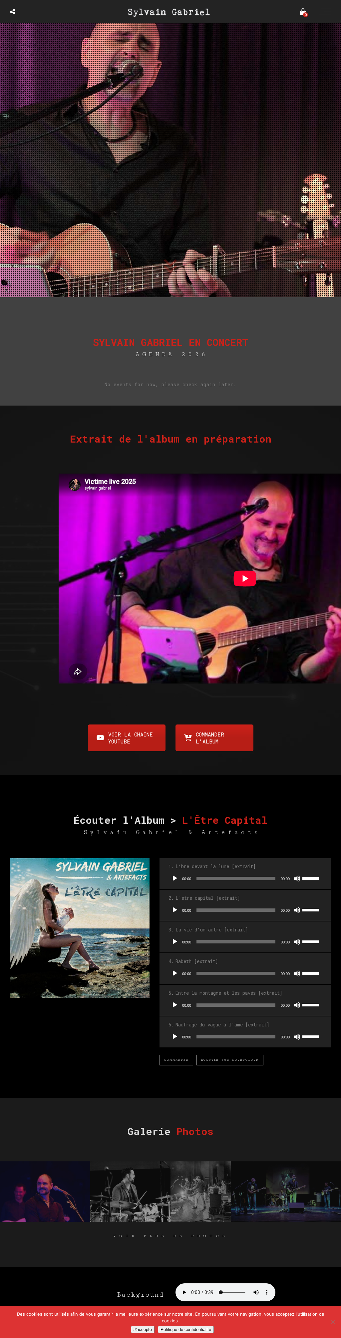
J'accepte (143, 1329)
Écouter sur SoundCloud (230, 1060)
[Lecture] (174, 878)
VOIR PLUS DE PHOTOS (170, 1235)
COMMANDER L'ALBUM (210, 738)
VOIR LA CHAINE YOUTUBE (130, 738)
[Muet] (297, 878)
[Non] (332, 1322)
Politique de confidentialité (186, 1329)
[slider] (311, 878)
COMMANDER (176, 1060)
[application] (245, 878)
